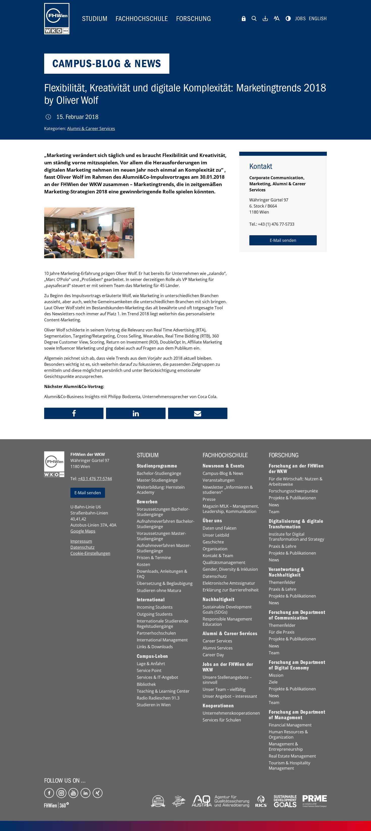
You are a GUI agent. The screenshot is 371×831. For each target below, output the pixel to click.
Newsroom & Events (223, 466)
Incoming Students (155, 607)
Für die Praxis (282, 632)
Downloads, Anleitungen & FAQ (162, 574)
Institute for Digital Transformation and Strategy (296, 537)
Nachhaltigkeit (218, 599)
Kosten (143, 564)
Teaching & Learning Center (163, 691)
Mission (276, 675)
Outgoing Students (155, 614)
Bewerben (147, 502)
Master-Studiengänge (157, 480)
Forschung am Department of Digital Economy (297, 665)
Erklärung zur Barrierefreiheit (231, 590)
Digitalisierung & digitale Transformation (296, 524)
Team (274, 511)
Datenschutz (82, 547)
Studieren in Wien (154, 705)
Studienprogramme (157, 466)
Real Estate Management (292, 756)
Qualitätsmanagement (224, 562)
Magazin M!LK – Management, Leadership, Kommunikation (231, 509)
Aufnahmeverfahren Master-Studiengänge (164, 548)
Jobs (300, 18)
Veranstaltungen (218, 480)
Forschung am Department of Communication (297, 615)
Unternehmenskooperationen (231, 713)
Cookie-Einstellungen (90, 553)
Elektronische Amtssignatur (229, 583)
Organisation (215, 549)
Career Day (213, 655)
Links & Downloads (155, 647)
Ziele (273, 682)
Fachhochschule (142, 19)
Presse (209, 499)
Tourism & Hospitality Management (289, 765)
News (274, 505)
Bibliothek (146, 684)
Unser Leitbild (216, 535)
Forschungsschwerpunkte (293, 491)
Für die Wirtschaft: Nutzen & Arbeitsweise (296, 481)
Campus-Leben (152, 656)
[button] (73, 413)
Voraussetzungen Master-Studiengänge (161, 536)
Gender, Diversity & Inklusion (230, 569)
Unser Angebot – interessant (230, 696)
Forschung (193, 19)
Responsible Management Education (227, 621)
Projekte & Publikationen (292, 498)
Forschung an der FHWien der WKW (296, 468)
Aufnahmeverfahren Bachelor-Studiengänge (165, 524)
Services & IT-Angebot (157, 677)
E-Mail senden (87, 493)
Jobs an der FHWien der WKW (228, 667)
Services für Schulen (222, 720)
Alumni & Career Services (91, 128)
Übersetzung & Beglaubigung (165, 583)
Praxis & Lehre (282, 546)
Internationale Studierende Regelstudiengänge (162, 623)
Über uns (212, 521)
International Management (162, 640)
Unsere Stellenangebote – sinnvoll (227, 680)
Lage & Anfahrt (151, 663)
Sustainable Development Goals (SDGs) (227, 609)
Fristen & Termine (154, 557)
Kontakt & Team (218, 555)
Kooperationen (218, 706)
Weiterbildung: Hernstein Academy (161, 490)
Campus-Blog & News (223, 473)
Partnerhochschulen (156, 633)
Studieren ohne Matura (159, 590)
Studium (95, 19)
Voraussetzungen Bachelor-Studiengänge (163, 512)
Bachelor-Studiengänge (159, 473)
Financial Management (290, 725)
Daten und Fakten (219, 528)
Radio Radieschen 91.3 (158, 698)
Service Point (149, 670)
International (151, 600)
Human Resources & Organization (288, 734)
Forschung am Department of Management (297, 714)
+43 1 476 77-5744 (95, 478)
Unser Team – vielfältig (224, 689)
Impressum (81, 541)
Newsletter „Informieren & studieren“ (228, 490)
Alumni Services (218, 648)
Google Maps (82, 531)
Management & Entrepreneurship (286, 746)
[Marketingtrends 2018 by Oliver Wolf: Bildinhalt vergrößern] (89, 232)
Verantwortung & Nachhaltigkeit (286, 572)
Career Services (217, 641)
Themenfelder (282, 582)
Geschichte (213, 542)
